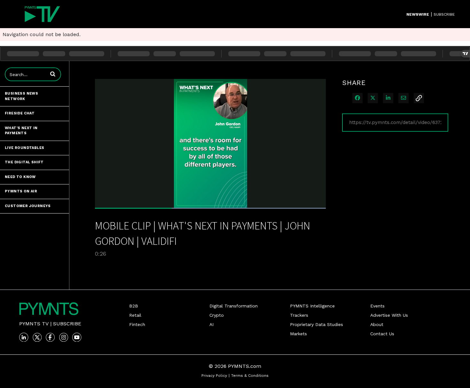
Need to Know (20, 177)
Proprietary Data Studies (316, 324)
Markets (298, 333)
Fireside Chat (20, 113)
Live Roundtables (24, 148)
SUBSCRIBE (444, 14)
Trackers (299, 315)
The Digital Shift (24, 162)
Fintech (137, 324)
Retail (135, 315)
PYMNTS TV (34, 324)
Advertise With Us (389, 315)
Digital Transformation (233, 305)
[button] (53, 74)
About (376, 324)
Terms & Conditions (250, 375)
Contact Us (382, 333)
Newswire (417, 14)
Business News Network (21, 96)
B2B (133, 305)
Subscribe (67, 324)
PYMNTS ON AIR (21, 191)
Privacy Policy (214, 375)
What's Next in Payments (21, 131)
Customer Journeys (28, 206)
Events (377, 305)
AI (211, 324)
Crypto (216, 315)
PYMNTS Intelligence (312, 305)
